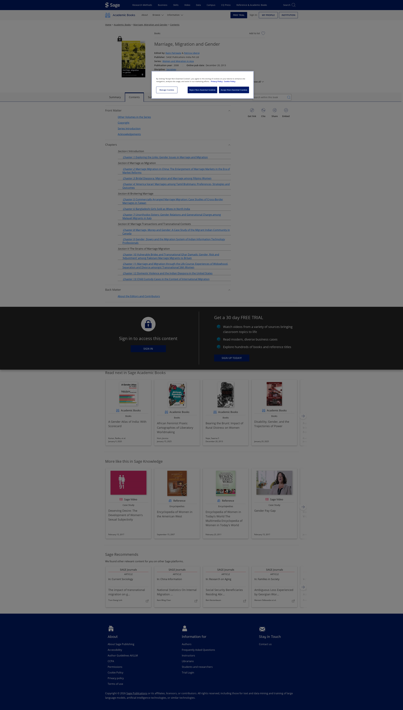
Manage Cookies (166, 90)
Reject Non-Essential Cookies (202, 90)
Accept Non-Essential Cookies (234, 90)
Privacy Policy (217, 81)
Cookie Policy (229, 81)
